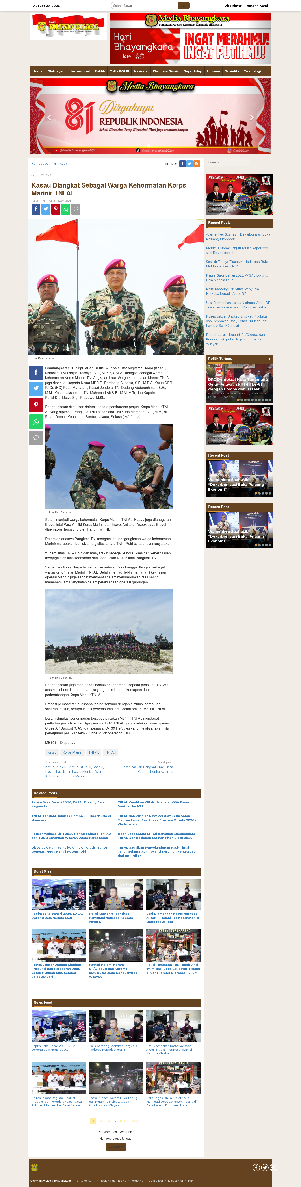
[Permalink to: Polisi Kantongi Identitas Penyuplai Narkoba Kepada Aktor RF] (116, 894)
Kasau (52, 752)
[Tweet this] (45, 209)
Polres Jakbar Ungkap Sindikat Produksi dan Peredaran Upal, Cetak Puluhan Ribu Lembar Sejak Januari (58, 1101)
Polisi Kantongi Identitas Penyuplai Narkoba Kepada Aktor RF (111, 917)
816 (123, 1121)
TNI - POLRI (48, 200)
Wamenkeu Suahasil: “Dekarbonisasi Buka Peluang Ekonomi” (236, 485)
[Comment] (75, 209)
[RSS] (197, 164)
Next (136, 1121)
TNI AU (110, 752)
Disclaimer (175, 1180)
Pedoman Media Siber (147, 1180)
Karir (191, 1180)
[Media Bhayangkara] (68, 26)
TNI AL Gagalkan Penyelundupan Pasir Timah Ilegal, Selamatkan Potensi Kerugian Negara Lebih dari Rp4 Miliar (158, 851)
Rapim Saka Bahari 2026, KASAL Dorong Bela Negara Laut (54, 1047)
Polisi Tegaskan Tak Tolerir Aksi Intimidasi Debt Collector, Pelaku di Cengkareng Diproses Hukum (173, 969)
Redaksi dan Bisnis (113, 1180)
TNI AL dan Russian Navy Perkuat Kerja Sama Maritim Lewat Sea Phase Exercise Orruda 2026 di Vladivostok (158, 820)
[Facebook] (182, 164)
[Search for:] (228, 162)
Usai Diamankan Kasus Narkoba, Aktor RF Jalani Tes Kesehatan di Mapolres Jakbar (173, 917)
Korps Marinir (73, 752)
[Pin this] (55, 209)
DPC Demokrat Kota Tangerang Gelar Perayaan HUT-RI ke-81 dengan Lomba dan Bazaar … (238, 384)
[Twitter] (189, 164)
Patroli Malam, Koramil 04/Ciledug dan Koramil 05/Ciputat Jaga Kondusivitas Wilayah (113, 1101)
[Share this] (36, 209)
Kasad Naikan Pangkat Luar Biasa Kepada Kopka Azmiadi (147, 767)
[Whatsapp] (65, 209)
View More (116, 1147)
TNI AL (94, 752)
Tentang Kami (85, 1180)
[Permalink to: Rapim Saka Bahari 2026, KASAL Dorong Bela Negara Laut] (59, 894)
